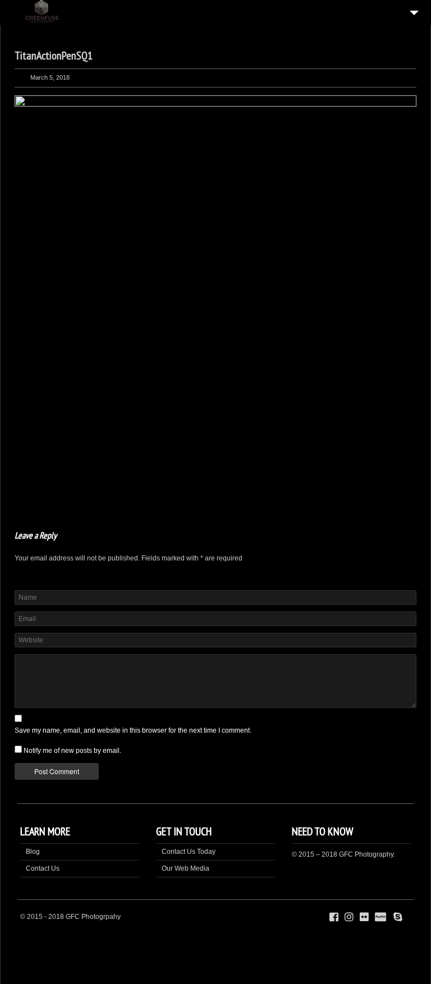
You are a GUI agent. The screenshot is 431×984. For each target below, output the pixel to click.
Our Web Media (185, 868)
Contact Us (42, 868)
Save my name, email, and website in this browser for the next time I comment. (133, 730)
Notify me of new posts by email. (72, 751)
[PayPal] (382, 917)
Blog (33, 852)
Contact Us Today (189, 852)
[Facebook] (334, 917)
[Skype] (398, 917)
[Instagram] (349, 917)
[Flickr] (364, 917)
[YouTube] (408, 917)
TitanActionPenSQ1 (54, 55)
